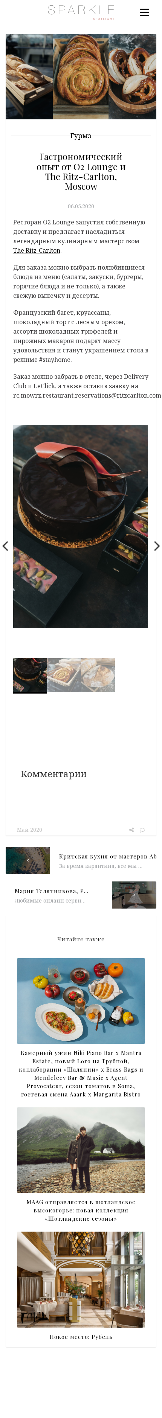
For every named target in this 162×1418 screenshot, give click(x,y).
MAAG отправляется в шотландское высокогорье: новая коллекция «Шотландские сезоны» (81, 1210)
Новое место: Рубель (81, 1336)
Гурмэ (81, 135)
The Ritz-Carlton (36, 250)
